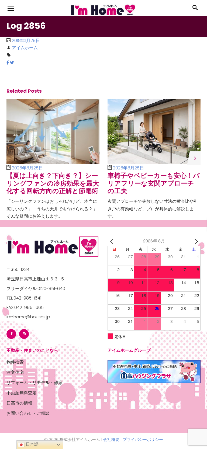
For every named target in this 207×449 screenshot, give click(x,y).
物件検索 (15, 362)
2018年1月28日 (26, 40)
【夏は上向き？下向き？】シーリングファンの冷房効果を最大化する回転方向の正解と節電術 (52, 183)
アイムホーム (25, 48)
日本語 (32, 444)
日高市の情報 (19, 403)
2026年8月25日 (27, 168)
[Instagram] (24, 334)
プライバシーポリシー (143, 439)
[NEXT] (195, 240)
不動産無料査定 (21, 393)
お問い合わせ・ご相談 (28, 413)
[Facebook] (11, 334)
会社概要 (111, 439)
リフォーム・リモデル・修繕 (34, 383)
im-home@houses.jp (28, 317)
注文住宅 (15, 372)
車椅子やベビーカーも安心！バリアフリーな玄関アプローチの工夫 (154, 183)
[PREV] (113, 240)
